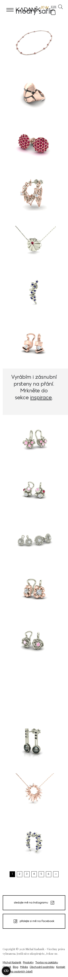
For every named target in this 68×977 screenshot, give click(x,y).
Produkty (28, 963)
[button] (53, 12)
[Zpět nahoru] (60, 969)
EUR (53, 7)
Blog (15, 967)
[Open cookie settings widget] (6, 970)
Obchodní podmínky (42, 967)
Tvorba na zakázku (46, 963)
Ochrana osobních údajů (18, 972)
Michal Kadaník (12, 963)
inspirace (41, 397)
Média (24, 967)
